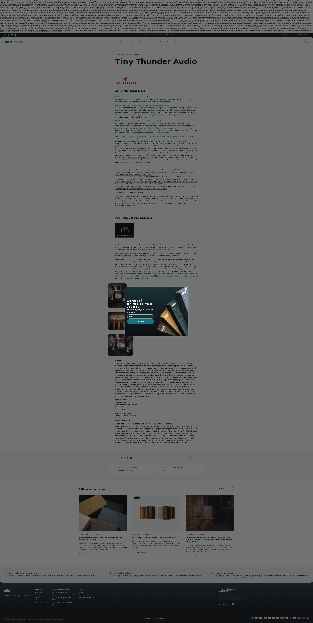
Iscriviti (140, 321)
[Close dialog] (186, 289)
